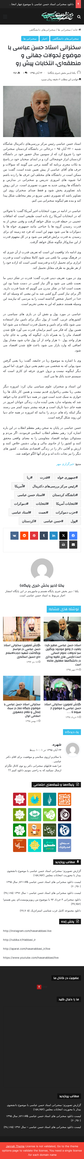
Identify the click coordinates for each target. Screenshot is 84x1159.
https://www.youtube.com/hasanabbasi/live (31, 957)
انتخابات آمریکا (66, 504)
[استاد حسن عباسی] (57, 16)
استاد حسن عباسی (30, 495)
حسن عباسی (52, 521)
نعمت (42, 512)
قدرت (44, 477)
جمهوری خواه (66, 477)
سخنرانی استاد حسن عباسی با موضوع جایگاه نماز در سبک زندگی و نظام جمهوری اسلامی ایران (22, 710)
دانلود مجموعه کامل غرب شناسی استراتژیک (56, 910)
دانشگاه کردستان (64, 495)
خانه (75, 29)
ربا (28, 477)
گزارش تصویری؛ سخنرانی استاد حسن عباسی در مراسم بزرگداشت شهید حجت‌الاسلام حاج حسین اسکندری (22, 651)
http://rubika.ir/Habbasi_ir (19, 939)
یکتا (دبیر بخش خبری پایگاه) (62, 72)
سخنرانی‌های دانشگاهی (42, 29)
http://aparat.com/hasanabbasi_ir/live (26, 948)
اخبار (44, 38)
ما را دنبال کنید (69, 999)
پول (73, 521)
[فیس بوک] (73, 536)
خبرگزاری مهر (65, 464)
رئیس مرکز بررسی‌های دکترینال (54, 486)
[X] (63, 536)
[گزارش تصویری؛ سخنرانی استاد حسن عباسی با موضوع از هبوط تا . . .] (62, 688)
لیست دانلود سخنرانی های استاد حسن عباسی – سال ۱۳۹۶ (47, 892)
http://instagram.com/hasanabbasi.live (27, 930)
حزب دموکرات (66, 512)
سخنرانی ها (64, 29)
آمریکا (19, 486)
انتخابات (41, 504)
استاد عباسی (20, 512)
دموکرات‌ (20, 504)
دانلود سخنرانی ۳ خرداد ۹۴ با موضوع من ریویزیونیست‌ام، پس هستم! (42, 899)
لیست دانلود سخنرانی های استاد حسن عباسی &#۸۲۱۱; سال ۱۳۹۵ (43, 881)
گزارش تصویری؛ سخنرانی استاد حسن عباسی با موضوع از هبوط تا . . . (62, 708)
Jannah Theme (15, 1146)
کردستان (28, 521)
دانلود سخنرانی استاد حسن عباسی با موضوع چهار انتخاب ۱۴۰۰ (38, 4)
